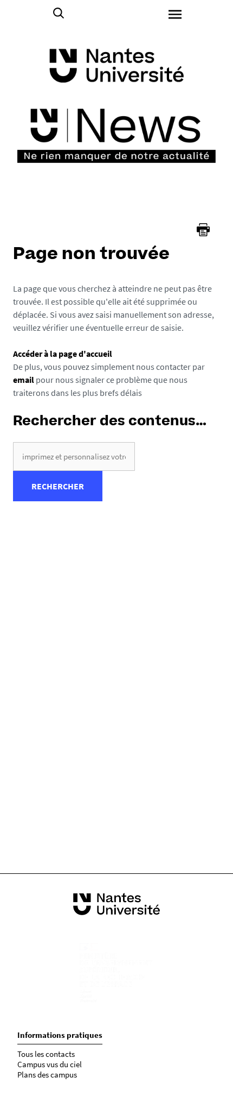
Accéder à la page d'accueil (62, 353)
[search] (74, 456)
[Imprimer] (203, 229)
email (23, 379)
